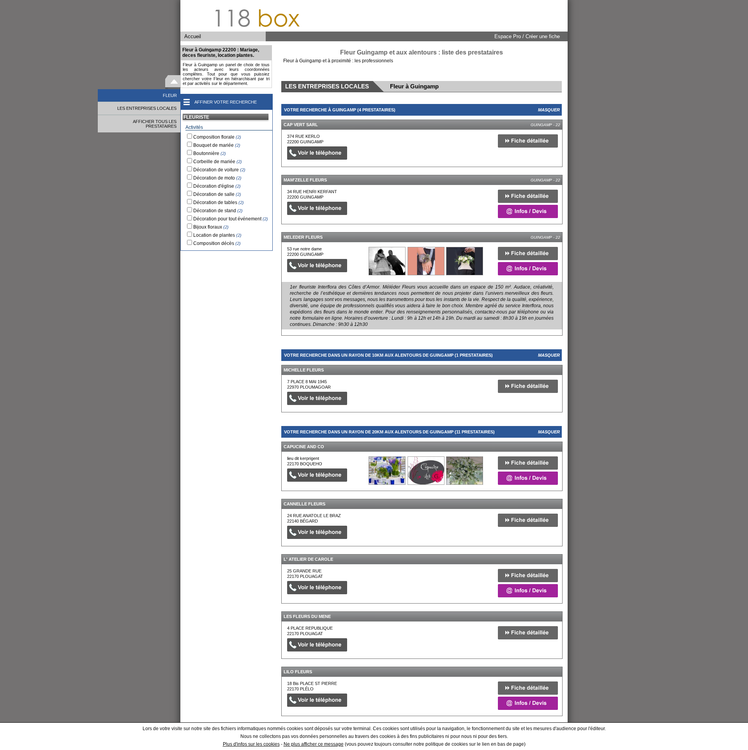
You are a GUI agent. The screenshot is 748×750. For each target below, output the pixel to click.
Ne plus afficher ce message (314, 744)
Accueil (192, 36)
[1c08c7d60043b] (387, 261)
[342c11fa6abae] (387, 470)
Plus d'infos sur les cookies (251, 744)
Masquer (549, 109)
